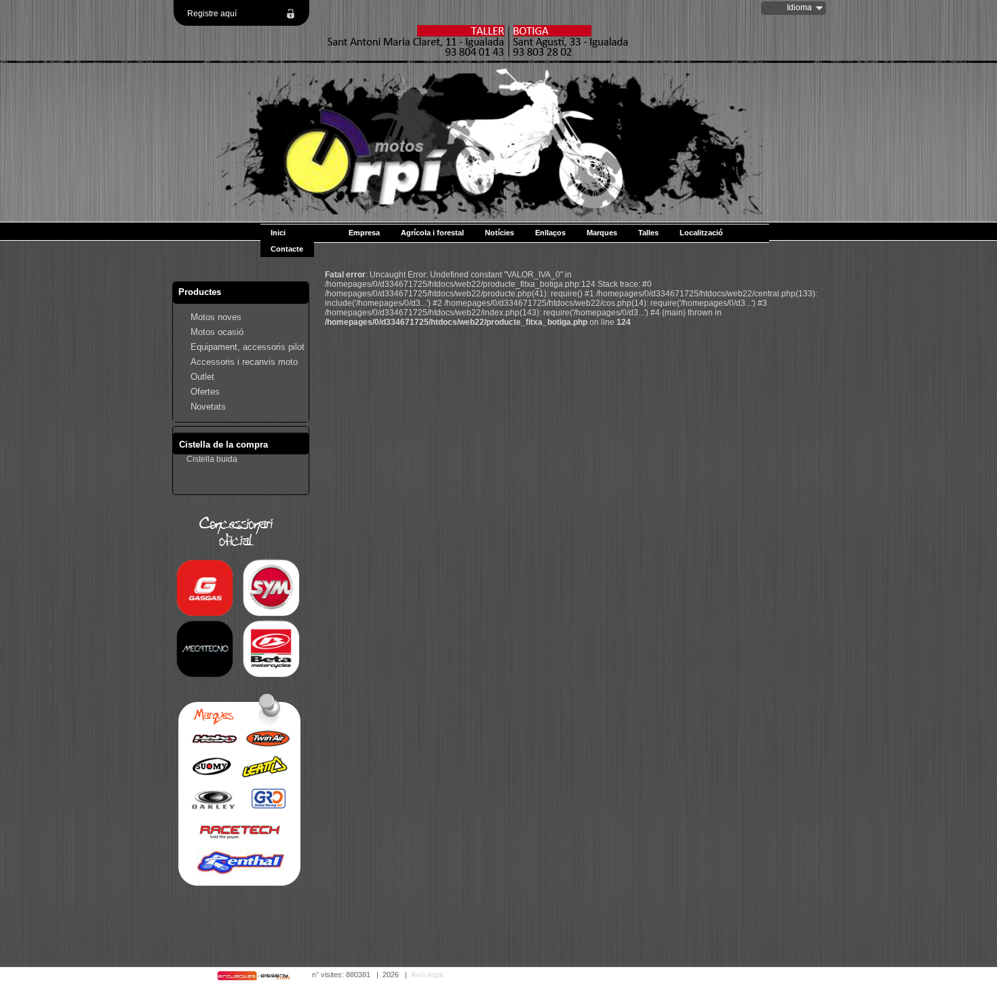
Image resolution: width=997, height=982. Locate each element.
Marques (602, 233)
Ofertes (205, 392)
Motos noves (216, 317)
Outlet (202, 377)
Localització (701, 233)
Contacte (287, 249)
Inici (278, 233)
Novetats (208, 406)
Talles (648, 233)
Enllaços (550, 233)
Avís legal (427, 974)
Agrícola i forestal (432, 233)
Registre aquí (212, 13)
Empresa (364, 233)
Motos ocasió (217, 332)
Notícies (499, 233)
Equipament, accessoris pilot (248, 347)
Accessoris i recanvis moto (244, 362)
